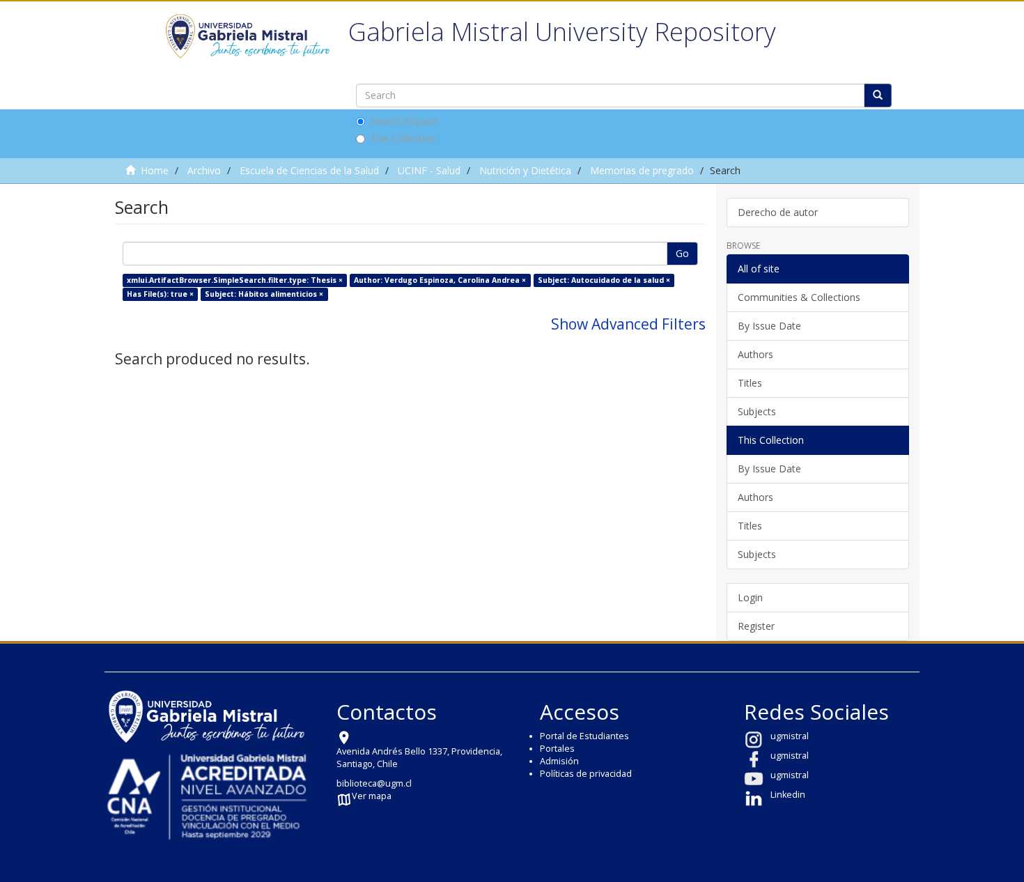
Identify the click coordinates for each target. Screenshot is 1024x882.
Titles (750, 382)
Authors (755, 354)
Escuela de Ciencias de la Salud (309, 170)
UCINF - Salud (429, 170)
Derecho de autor (778, 212)
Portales (557, 749)
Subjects (757, 411)
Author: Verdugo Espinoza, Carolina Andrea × (440, 280)
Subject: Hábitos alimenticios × (264, 294)
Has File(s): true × (160, 294)
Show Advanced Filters (628, 324)
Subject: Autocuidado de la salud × (604, 280)
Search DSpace (404, 120)
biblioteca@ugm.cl (374, 783)
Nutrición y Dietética (525, 170)
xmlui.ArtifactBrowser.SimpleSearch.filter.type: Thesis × (235, 280)
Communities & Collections (799, 297)
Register (756, 626)
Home (155, 170)
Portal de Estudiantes (584, 736)
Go (682, 253)
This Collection (403, 138)
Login (750, 597)
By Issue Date (769, 325)
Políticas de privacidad (586, 774)
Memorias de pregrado (642, 170)
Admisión (559, 761)
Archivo (204, 170)
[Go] (878, 95)
